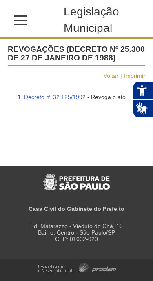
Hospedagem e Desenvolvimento (77, 267)
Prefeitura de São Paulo (76, 178)
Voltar (111, 76)
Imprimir (134, 76)
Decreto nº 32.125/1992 (55, 97)
